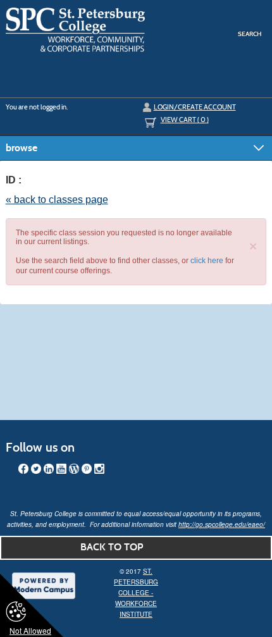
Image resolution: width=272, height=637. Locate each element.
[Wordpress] (74, 469)
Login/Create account (195, 106)
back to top (111, 547)
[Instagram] (99, 469)
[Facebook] (23, 469)
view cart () (185, 119)
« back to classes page (57, 199)
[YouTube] (61, 469)
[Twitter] (36, 469)
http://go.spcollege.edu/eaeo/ (221, 524)
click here (206, 260)
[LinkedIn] (49, 469)
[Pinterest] (87, 469)
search (249, 34)
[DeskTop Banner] (75, 30)
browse (21, 148)
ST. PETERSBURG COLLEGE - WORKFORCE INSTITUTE (136, 593)
